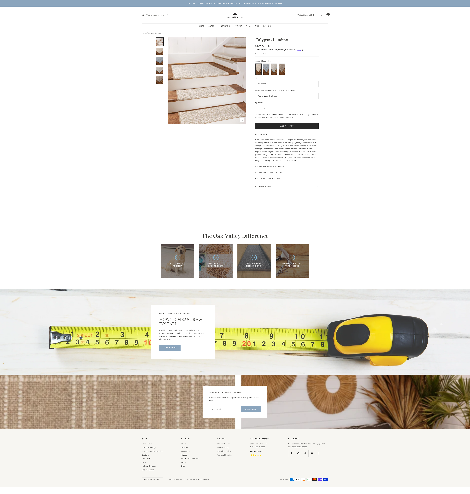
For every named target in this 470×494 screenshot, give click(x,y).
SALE (257, 26)
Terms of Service (224, 455)
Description (261, 135)
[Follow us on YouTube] (311, 453)
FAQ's (248, 26)
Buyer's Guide (148, 470)
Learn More (170, 348)
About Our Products (190, 459)
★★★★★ (255, 455)
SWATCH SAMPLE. (275, 178)
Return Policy (223, 447)
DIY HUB (267, 26)
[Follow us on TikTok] (318, 453)
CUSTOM (212, 26)
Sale (144, 462)
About (183, 444)
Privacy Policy (223, 444)
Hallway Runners (149, 466)
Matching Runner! (274, 172)
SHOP (201, 26)
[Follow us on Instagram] (298, 453)
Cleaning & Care (263, 186)
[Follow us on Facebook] (291, 453)
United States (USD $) (305, 15)
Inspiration (185, 451)
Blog (183, 466)
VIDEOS (238, 26)
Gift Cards (146, 459)
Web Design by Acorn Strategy (198, 479)
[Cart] (327, 15)
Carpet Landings (149, 447)
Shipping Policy (224, 451)
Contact (184, 447)
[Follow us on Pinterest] (305, 453)
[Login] (321, 15)
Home (144, 33)
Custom (145, 455)
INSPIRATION (225, 26)
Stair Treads (147, 444)
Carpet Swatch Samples (152, 451)
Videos (184, 455)
